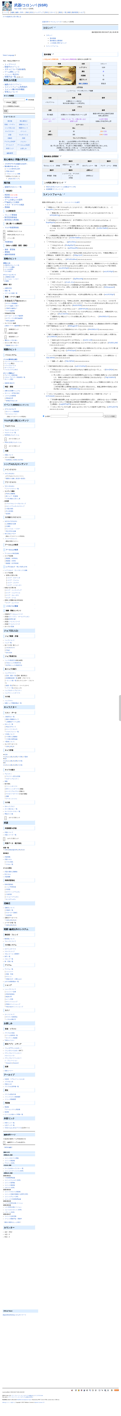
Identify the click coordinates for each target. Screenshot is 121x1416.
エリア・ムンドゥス (12, 602)
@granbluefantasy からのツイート (14, 1315)
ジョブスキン (9, 700)
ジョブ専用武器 (11, 887)
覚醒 (7, 796)
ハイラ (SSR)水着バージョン (14, 1203)
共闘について (9, 455)
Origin (8, 650)
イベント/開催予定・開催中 (13, 1218)
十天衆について (10, 734)
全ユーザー (14, 345)
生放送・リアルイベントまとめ (14, 1079)
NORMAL (9, 460)
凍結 (27, 12)
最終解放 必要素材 (56, 40)
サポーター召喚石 (11, 912)
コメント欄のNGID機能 (14, 89)
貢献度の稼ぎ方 (10, 383)
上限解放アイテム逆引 (13, 721)
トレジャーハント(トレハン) (14, 361)
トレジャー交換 (11, 991)
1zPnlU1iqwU (71, 350)
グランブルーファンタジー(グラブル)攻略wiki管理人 (20, 1397)
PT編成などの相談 (12, 202)
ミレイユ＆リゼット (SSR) (13, 1209)
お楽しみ (23, 148)
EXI (7, 652)
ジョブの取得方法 (10, 660)
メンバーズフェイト (11, 538)
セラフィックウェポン (13, 892)
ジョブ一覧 (8, 642)
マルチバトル (23, 135)
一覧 (64, 12)
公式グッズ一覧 (10, 1125)
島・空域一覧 (9, 961)
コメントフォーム (52, 46)
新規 (60, 12)
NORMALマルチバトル (12, 435)
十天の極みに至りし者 (13, 498)
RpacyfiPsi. (50, 209)
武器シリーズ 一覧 (10, 835)
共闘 (23, 138)
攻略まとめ (6, 263)
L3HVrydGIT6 (112, 407)
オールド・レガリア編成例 (14, 315)
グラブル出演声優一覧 (12, 1086)
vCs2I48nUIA (52, 336)
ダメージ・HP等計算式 (12, 393)
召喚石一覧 (9, 910)
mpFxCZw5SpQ (80, 366)
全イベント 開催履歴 (12, 411)
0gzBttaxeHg (78, 279)
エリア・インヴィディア (14, 590)
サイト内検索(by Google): (11, 106)
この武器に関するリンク (58, 43)
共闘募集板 (9, 242)
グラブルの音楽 (10, 1033)
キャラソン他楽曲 (11, 1038)
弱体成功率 (9, 398)
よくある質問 (9, 269)
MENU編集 (8, 1147)
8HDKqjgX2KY (73, 326)
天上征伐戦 (9, 511)
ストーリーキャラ (11, 729)
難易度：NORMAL (12, 558)
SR (11, 746)
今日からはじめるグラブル (13, 1127)
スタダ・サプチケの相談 (14, 205)
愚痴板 (7, 207)
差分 (31, 12)
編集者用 (10, 153)
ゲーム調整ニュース (12, 72)
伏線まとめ (8, 1084)
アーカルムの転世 (23, 145)
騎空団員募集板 (11, 217)
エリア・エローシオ (13, 577)
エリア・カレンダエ (12, 595)
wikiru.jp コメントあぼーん (8, 1402)
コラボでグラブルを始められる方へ (16, 164)
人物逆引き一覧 (10, 716)
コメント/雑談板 (10, 1160)
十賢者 (12, 626)
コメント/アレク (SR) (11, 1196)
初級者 (8, 345)
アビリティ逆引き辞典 (13, 776)
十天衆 (20, 756)
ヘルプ (81, 12)
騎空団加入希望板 (12, 220)
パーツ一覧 (9, 688)
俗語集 (7, 1112)
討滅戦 (7, 281)
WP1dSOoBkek (71, 259)
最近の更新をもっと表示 (12, 1222)
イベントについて (10, 409)
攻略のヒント (23, 124)
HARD (15, 460)
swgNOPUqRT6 (65, 404)
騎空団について (10, 938)
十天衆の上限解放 (11, 736)
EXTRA (20, 460)
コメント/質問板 (10, 1182)
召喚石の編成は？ (11, 308)
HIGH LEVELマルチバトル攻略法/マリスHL (61, 187)
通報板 (7, 252)
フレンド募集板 (11, 215)
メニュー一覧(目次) (12, 74)
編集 (12, 12)
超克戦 (8, 513)
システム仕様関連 (10, 395)
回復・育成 (9, 974)
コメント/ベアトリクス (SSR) (14, 1171)
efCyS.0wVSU (63, 314)
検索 (69, 12)
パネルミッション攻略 (13, 173)
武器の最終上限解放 (11, 871)
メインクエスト (10, 473)
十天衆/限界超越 (10, 1177)
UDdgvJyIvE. (78, 255)
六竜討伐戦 (9, 508)
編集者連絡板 (10, 254)
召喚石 (10, 138)
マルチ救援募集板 (12, 227)
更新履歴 (21, 69)
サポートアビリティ (12, 779)
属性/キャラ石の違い (11, 340)
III (9, 647)
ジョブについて (10, 640)
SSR (7, 746)
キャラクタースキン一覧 (12, 811)
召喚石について (10, 907)
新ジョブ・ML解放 (12, 496)
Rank (10, 178)
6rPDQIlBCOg (54, 215)
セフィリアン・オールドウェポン (19, 616)
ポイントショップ (11, 1001)
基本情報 (53, 38)
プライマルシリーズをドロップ (16, 503)
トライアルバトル (10, 365)
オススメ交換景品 (11, 1017)
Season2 (16, 1063)
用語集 (7, 1107)
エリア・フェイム (13, 580)
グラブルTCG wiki (38, 1395)
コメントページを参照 (72, 202)
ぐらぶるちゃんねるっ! (12, 1050)
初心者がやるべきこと (12, 166)
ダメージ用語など (9, 373)
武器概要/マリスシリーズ (54, 189)
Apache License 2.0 (39, 1402)
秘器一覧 (9, 685)
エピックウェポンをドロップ (15, 506)
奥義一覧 (7, 290)
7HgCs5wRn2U (110, 377)
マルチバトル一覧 (10, 432)
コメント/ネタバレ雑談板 (13, 1191)
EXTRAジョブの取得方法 (14, 665)
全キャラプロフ (10, 806)
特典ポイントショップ (13, 1004)
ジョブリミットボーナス (12, 693)
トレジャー (9, 971)
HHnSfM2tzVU (104, 316)
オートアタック (10, 367)
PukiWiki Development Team (24, 1399)
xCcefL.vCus (69, 282)
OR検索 (8, 102)
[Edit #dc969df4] (53, 53)
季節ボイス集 (9, 814)
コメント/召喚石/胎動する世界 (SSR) (16, 1194)
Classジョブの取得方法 (13, 663)
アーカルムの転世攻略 (12, 553)
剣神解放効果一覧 (11, 678)
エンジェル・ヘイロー (12, 279)
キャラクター (9, 131)
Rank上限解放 (10, 493)
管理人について (11, 92)
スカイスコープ (10, 951)
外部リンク (10, 148)
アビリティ (8, 774)
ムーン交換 (9, 999)
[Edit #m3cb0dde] (54, 27)
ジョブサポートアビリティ (13, 690)
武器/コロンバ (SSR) (31, 5)
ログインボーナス (10, 949)
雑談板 (7, 195)
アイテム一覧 (9, 969)
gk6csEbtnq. (72, 242)
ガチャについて (11, 69)
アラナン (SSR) (10, 1163)
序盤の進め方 (10, 171)
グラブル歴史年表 (10, 1094)
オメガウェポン (11, 899)
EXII (10, 652)
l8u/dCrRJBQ (77, 305)
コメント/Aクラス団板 (12, 1158)
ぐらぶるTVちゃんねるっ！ (13, 1048)
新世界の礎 (11, 619)
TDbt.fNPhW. (50, 358)
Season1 (9, 1063)
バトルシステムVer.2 (11, 369)
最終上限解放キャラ (12, 719)
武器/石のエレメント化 (12, 265)
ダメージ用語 (9, 379)
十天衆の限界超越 (11, 739)
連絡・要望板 (10, 249)
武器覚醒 (7, 876)
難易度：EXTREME (12, 563)
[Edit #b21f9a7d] (60, 156)
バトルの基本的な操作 (13, 169)
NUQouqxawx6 (109, 287)
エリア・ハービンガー (14, 585)
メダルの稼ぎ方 (11, 1019)
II (7, 647)
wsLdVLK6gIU (64, 268)
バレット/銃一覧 (11, 680)
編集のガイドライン (13, 84)
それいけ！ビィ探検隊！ (12, 954)
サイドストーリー (11, 414)
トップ (5, 12)
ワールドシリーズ (14, 624)
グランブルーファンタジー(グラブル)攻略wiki (22, 1395)
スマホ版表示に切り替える (12, 16)
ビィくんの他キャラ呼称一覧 (14, 1114)
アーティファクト (11, 798)
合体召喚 (9, 915)
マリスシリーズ (55, 22)
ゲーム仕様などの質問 (13, 200)
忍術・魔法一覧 (11, 675)
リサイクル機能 (10, 267)
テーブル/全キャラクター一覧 (14, 1168)
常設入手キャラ (11, 726)
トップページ (10, 64)
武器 (19, 9)
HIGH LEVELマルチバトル (13, 442)
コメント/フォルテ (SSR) (13, 1180)
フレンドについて (10, 941)
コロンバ (49, 35)
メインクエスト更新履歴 (12, 1097)
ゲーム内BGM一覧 (12, 1035)
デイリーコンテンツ (9, 274)
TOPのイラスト (10, 1040)
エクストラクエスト (11, 521)
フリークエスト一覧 (12, 488)
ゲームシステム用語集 (13, 1109)
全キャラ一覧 (9, 724)
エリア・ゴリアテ (13, 582)
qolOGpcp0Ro (73, 248)
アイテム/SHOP (9, 141)
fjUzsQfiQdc (109, 369)
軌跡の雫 (9, 996)
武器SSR (45, 22)
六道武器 (9, 894)
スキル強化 (9, 862)
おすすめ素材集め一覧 (12, 981)
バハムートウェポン (12, 897)
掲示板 (10, 121)
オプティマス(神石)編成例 (14, 318)
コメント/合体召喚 (10, 1216)
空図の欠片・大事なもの (14, 979)
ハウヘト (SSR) (10, 1212)
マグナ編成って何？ (12, 306)
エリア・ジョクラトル (13, 592)
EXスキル (8, 874)
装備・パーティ (9, 124)
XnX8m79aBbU (102, 228)
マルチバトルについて (12, 430)
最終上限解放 (83, 83)
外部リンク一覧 (10, 1123)
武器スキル (8, 859)
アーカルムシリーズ (16, 614)
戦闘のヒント (23, 128)
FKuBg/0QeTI (70, 245)
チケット (9, 976)
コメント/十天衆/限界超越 (13, 1199)
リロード (52, 12)
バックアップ (39, 12)
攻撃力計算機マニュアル (12, 390)
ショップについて (10, 989)
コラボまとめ (9, 1081)
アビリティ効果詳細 (11, 375)
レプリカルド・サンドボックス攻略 (16, 570)
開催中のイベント (12, 67)
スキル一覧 (9, 864)
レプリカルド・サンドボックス (16, 567)
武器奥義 (7, 857)
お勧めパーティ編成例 (12, 325)
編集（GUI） (20, 12)
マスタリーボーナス (12, 794)
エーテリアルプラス (12, 791)
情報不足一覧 (10, 77)
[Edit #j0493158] (65, 182)
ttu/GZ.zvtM (88, 340)
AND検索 (31, 100)
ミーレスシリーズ (14, 621)
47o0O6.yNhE (113, 343)
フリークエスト (10, 486)
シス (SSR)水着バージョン (13, 1207)
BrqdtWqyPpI (50, 222)
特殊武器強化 (9, 884)
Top (15, 9)
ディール (7, 363)
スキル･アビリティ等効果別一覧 (15, 377)
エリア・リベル (11, 597)
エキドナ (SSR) (10, 1187)
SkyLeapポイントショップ (14, 1006)
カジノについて (10, 1014)
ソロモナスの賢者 (12, 606)
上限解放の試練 (10, 277)
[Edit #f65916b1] (64, 194)
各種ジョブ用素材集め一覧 (13, 703)
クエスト (23, 141)
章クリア (16, 178)
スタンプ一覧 (9, 959)
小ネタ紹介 (8, 271)
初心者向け (23, 121)
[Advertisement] (20, 38)
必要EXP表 (8, 288)
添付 (46, 12)
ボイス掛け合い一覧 (11, 809)
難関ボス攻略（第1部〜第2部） (16, 478)
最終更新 (75, 12)
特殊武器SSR (13, 850)
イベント (23, 131)
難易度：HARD (11, 561)
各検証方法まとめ (11, 400)
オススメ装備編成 (11, 303)
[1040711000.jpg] (59, 75)
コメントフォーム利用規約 (16, 87)
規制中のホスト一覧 (13, 187)
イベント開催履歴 (10, 1099)
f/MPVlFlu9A (83, 309)
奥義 (6, 781)
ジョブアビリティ (10, 673)
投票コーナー (9, 1070)
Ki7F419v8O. (50, 396)
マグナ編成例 (10, 311)
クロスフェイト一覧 (12, 731)
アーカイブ (10, 145)
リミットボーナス (11, 786)
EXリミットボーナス (12, 789)
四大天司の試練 (11, 531)
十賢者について (10, 741)
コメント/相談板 (10, 1185)
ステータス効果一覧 (11, 293)
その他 (20, 761)
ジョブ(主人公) (10, 128)
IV (12, 647)
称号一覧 (7, 956)
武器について (9, 832)
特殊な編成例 (10, 320)
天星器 (8, 889)
